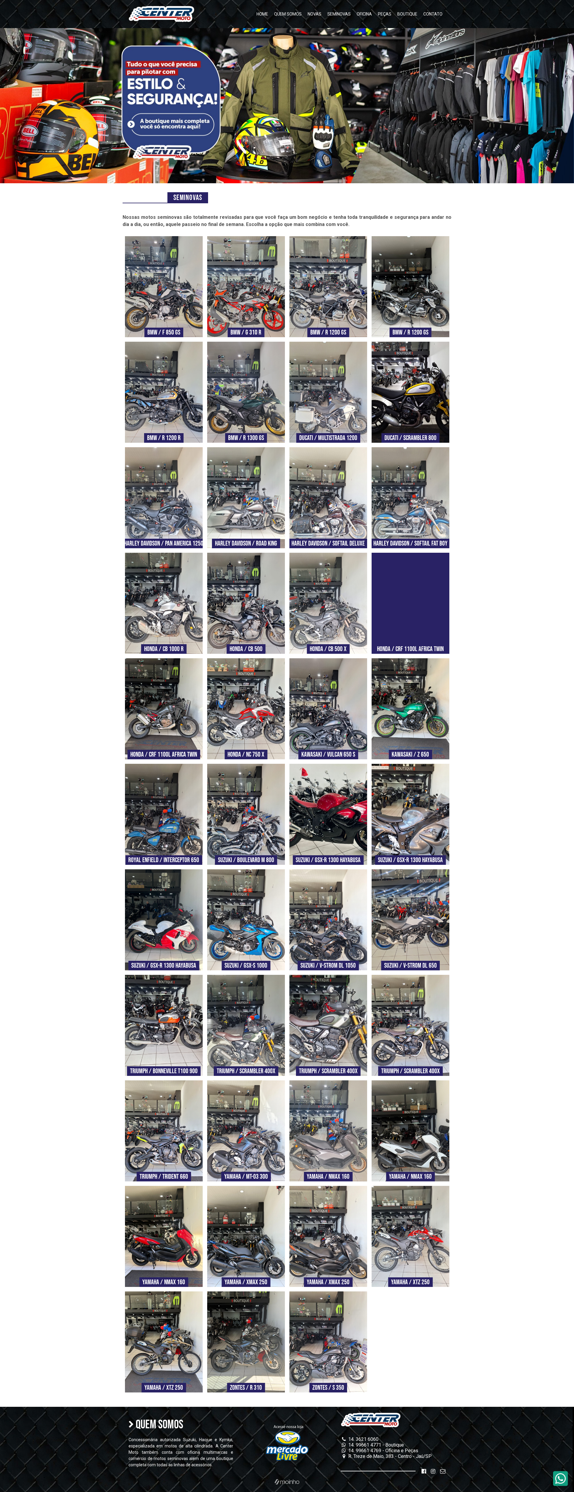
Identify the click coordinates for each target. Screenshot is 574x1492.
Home (262, 14)
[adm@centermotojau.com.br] (442, 1471)
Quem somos (288, 14)
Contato (432, 14)
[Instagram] (433, 1471)
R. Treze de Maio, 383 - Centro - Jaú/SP (389, 1456)
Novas (314, 14)
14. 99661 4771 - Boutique (375, 1445)
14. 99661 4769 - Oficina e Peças (382, 1450)
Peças (384, 14)
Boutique (407, 14)
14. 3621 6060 (362, 1439)
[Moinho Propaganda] (287, 1482)
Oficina (364, 14)
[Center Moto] (161, 14)
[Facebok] (424, 1471)
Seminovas (339, 14)
